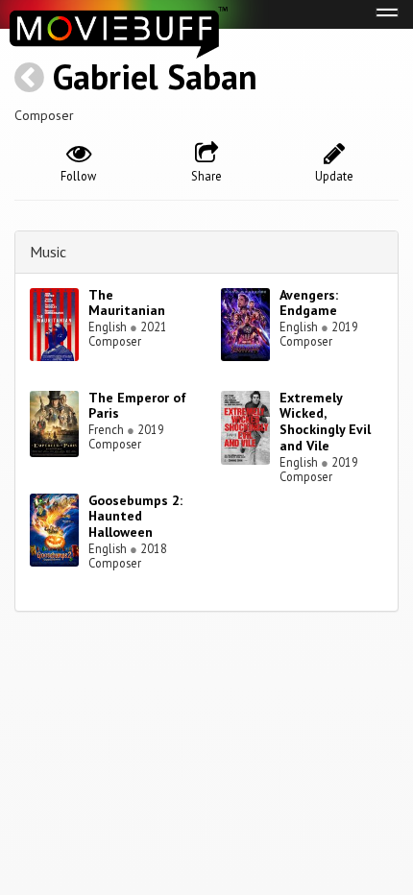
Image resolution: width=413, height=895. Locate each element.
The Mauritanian (126, 303)
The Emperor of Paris (137, 406)
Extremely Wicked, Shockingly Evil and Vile (325, 421)
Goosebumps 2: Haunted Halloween (135, 517)
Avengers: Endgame (308, 303)
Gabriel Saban (155, 76)
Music (48, 251)
